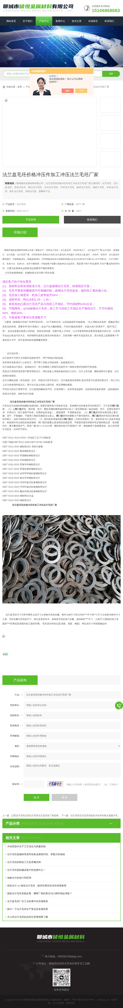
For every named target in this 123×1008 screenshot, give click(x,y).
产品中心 (44, 21)
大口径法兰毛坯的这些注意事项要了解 (27, 916)
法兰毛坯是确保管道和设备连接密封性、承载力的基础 (36, 854)
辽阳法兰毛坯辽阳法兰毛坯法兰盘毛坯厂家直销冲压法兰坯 (40, 815)
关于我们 (27, 21)
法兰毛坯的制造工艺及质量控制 (24, 862)
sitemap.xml (103, 999)
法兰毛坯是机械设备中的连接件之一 (26, 870)
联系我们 (109, 21)
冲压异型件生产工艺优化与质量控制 (26, 846)
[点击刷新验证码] (55, 784)
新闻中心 (60, 21)
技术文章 (77, 21)
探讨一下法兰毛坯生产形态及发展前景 (27, 909)
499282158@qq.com (70, 956)
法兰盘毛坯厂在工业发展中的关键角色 (27, 901)
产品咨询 (31, 219)
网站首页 (11, 21)
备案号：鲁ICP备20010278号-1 (79, 999)
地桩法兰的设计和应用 (19, 877)
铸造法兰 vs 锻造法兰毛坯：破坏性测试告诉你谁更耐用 (36, 885)
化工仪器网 (58, 1003)
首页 (19, 86)
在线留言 (93, 21)
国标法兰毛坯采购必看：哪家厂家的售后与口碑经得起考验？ (39, 893)
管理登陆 (70, 1003)
